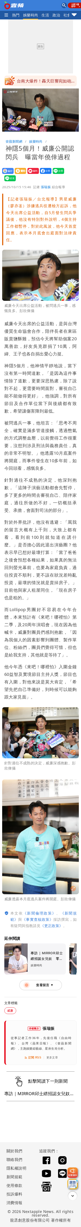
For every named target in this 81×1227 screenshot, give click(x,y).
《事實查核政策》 (37, 919)
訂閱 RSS (35, 1057)
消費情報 (14, 1202)
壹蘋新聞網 (14, 141)
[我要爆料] (72, 1172)
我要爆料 (31, 174)
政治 (56, 15)
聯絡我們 (14, 1159)
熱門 (16, 15)
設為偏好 (6, 174)
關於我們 (14, 1150)
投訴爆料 (14, 1194)
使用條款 (14, 1185)
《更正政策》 (51, 925)
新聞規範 (14, 1176)
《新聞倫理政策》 (39, 913)
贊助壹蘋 (19, 174)
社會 (67, 15)
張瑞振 (46, 187)
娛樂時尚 (30, 15)
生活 (45, 15)
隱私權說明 (14, 1168)
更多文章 (52, 1057)
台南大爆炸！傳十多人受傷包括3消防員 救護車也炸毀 (46, 82)
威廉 (10, 1010)
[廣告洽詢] (72, 1184)
